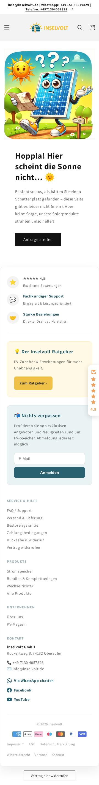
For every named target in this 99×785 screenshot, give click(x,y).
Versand (40, 754)
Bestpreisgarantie (22, 525)
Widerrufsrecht (18, 754)
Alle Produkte (19, 593)
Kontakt (58, 754)
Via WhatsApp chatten (34, 680)
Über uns (15, 616)
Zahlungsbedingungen (27, 532)
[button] (7, 28)
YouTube (21, 699)
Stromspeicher (20, 571)
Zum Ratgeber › (33, 383)
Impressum (15, 744)
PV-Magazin (17, 624)
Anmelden (49, 472)
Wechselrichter (20, 585)
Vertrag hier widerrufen (49, 775)
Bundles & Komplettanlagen (32, 578)
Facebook (23, 690)
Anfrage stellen (38, 239)
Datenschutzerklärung (57, 744)
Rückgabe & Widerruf (25, 540)
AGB (32, 744)
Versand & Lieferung (24, 517)
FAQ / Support (19, 510)
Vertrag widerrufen (23, 547)
